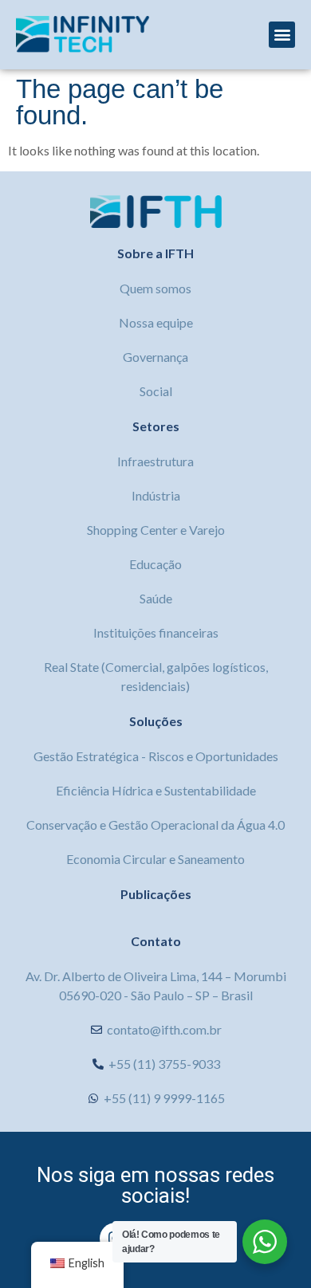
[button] (282, 35)
